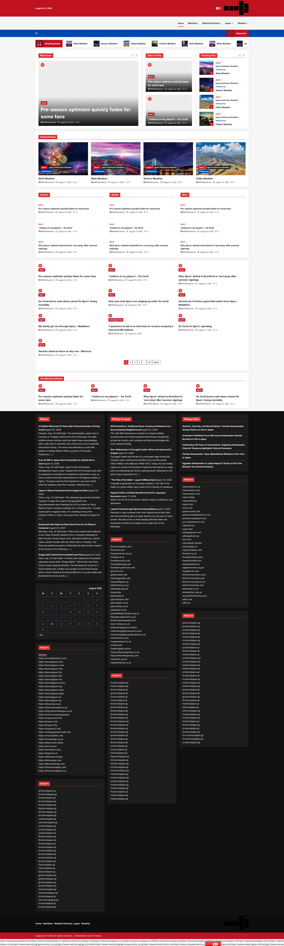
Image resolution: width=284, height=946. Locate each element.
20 (70, 617)
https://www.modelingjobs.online (247, 944)
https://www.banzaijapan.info (139, 940)
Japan (228, 23)
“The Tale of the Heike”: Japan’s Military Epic (132, 480)
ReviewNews (81, 935)
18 (52, 617)
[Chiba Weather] (221, 158)
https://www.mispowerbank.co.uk (190, 944)
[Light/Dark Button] (219, 8)
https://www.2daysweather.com (15, 940)
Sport (44, 110)
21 (79, 617)
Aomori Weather (96, 43)
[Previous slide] (132, 55)
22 (88, 617)
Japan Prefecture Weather (227, 66)
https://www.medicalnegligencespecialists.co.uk (119, 944)
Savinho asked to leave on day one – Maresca (64, 351)
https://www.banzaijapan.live (224, 940)
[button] (36, 33)
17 (43, 617)
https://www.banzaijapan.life (195, 940)
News (45, 419)
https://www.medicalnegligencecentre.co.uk (34, 944)
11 (52, 611)
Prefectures (221, 69)
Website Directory (211, 23)
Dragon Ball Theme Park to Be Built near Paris (61, 554)
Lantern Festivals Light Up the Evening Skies (132, 509)
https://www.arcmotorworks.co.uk (47, 940)
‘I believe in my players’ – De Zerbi (80, 116)
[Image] (42, 64)
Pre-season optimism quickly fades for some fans (63, 208)
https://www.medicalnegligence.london (75, 944)
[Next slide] (136, 55)
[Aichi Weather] (63, 158)
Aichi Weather (183, 43)
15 (149, 362)
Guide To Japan (122, 419)
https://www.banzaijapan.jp (167, 940)
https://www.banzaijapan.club (79, 940)
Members (193, 23)
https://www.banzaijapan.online (254, 940)
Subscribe (241, 33)
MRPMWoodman (49, 122)
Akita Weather (67, 43)
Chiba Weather (125, 43)
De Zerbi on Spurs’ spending (195, 326)
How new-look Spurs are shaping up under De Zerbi (138, 301)
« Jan (40, 634)
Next (156, 362)
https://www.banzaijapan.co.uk (109, 940)
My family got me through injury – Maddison (63, 326)
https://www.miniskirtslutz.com (158, 944)
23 (97, 617)
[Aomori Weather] (168, 158)
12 (61, 611)
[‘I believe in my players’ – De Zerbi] (88, 93)
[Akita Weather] (116, 158)
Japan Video (192, 419)
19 (61, 617)
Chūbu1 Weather (154, 43)
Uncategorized (115, 320)
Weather (242, 23)
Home (181, 23)
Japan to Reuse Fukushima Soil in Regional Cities (63, 490)
